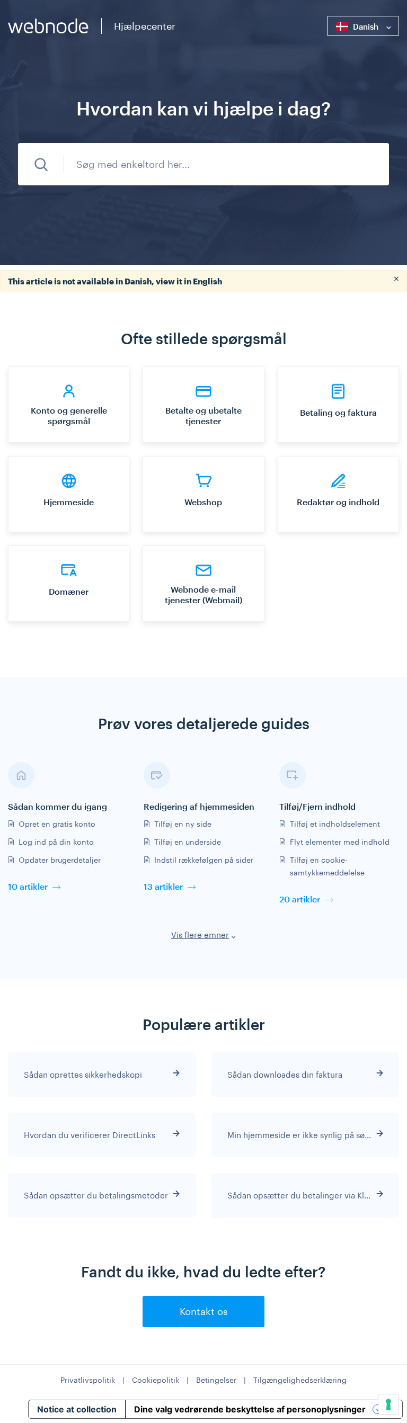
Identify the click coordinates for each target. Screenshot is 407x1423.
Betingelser (216, 1379)
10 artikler (28, 886)
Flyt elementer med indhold (340, 841)
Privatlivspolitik (87, 1379)
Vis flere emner (200, 934)
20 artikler (299, 899)
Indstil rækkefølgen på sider (203, 859)
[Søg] (41, 164)
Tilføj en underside (187, 841)
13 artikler (163, 886)
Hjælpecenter (144, 26)
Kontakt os (204, 1311)
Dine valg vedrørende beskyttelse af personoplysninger (250, 1409)
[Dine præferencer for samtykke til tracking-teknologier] (388, 1404)
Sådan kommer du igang (57, 806)
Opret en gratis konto (57, 823)
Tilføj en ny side (182, 823)
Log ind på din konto (56, 841)
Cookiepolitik (155, 1379)
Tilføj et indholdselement (335, 823)
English (207, 281)
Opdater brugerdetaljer (60, 859)
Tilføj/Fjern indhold (317, 806)
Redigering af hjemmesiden (199, 806)
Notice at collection (77, 1409)
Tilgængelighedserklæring (300, 1379)
